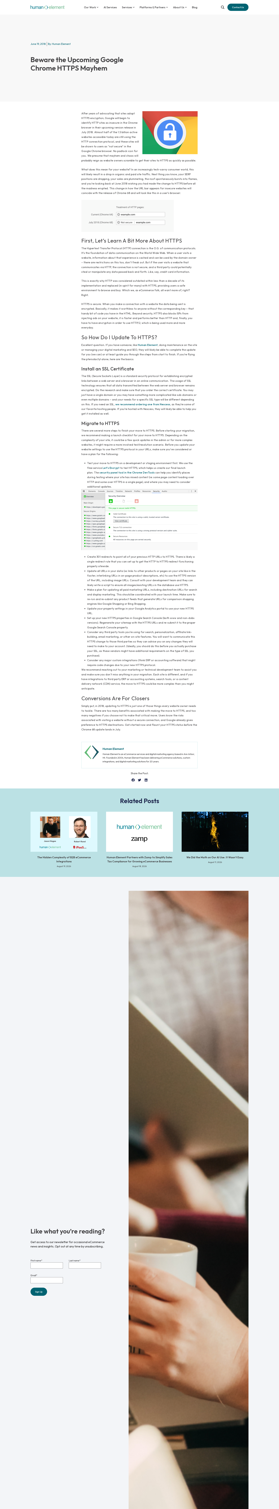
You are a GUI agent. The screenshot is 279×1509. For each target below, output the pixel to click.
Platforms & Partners (152, 7)
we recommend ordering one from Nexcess (142, 404)
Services (127, 7)
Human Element (148, 345)
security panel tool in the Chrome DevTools (127, 472)
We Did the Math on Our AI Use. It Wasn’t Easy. (215, 857)
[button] (133, 780)
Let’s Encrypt (111, 468)
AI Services (110, 7)
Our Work (90, 7)
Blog (194, 7)
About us (178, 7)
